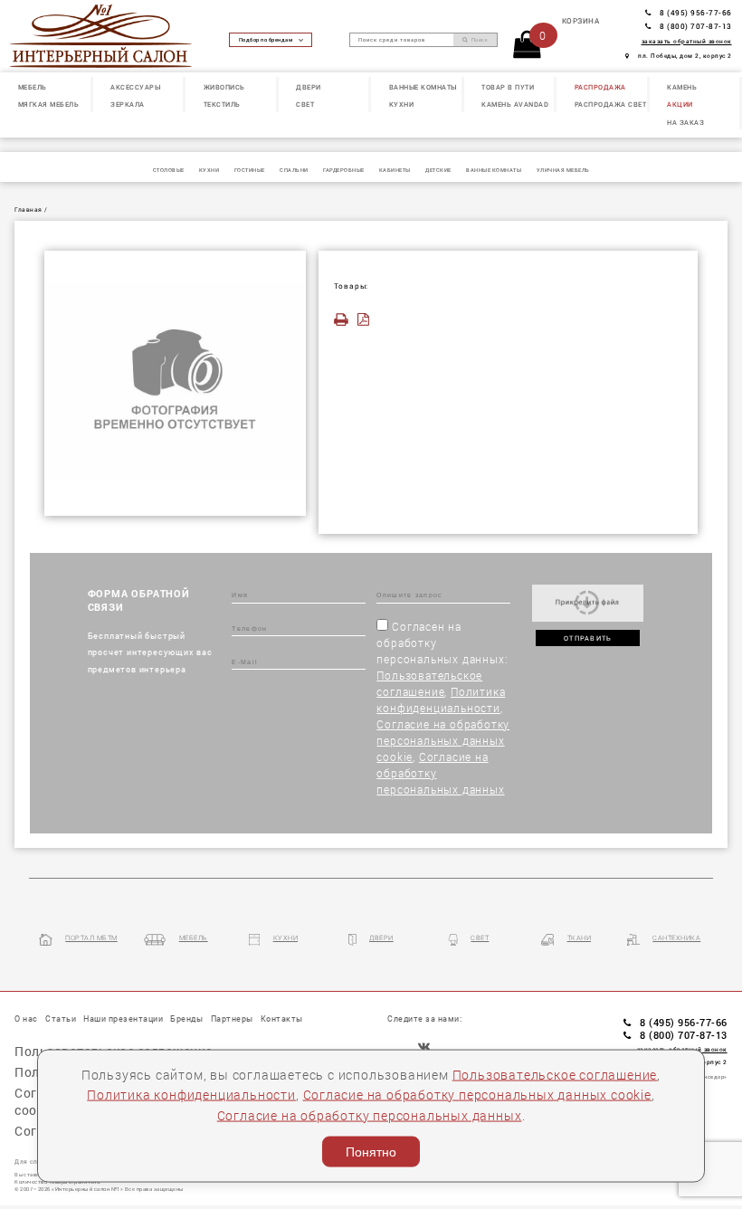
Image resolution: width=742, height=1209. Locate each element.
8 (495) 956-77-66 (696, 12)
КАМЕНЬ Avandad (514, 104)
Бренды (186, 1018)
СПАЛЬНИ (294, 170)
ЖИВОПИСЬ (224, 86)
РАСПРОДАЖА (600, 86)
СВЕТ (305, 104)
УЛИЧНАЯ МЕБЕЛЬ (563, 170)
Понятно (371, 1152)
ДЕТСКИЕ (438, 170)
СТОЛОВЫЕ (169, 170)
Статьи (60, 1018)
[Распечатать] (344, 320)
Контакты (282, 1018)
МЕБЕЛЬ (32, 86)
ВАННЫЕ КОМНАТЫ (423, 86)
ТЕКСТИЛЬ (222, 104)
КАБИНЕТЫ (395, 170)
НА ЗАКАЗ (685, 122)
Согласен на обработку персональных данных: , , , (442, 707)
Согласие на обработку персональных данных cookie (442, 740)
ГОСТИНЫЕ (249, 170)
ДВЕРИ (308, 86)
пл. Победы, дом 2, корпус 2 (685, 56)
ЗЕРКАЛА (127, 104)
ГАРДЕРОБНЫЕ (344, 170)
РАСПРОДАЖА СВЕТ (611, 104)
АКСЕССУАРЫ (135, 86)
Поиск (478, 40)
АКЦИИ (680, 104)
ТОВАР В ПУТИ (507, 86)
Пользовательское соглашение (555, 1073)
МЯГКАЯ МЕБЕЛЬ (49, 104)
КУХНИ (401, 104)
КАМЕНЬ (682, 86)
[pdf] (366, 320)
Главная (28, 209)
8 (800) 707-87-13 (696, 26)
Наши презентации (123, 1018)
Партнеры (232, 1018)
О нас (26, 1018)
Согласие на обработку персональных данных (369, 1114)
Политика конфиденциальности (191, 1094)
